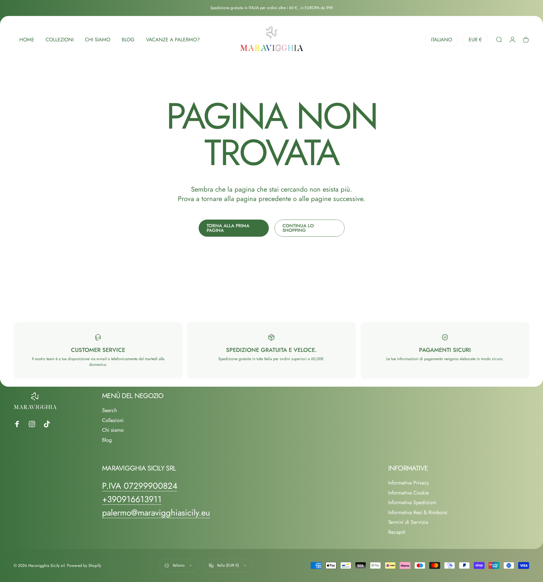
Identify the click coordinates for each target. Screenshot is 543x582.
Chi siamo (113, 430)
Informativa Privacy (408, 483)
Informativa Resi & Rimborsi (418, 512)
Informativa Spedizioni (412, 502)
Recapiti (397, 532)
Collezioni (113, 420)
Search (109, 410)
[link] (139, 485)
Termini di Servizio (408, 522)
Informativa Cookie (408, 493)
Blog (107, 440)
